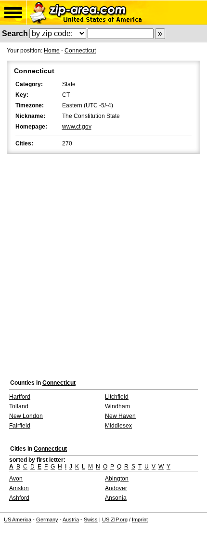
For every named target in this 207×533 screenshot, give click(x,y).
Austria (71, 519)
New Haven (120, 416)
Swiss (91, 519)
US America (17, 519)
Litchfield (117, 396)
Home (52, 50)
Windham (117, 406)
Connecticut (80, 50)
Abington (117, 478)
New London (26, 416)
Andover (116, 488)
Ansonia (116, 497)
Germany (47, 519)
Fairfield (19, 425)
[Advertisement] (103, 263)
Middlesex (118, 425)
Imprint (140, 519)
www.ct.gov (76, 126)
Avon (16, 478)
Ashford (19, 497)
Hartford (19, 396)
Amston (19, 488)
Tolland (18, 406)
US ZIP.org (115, 519)
